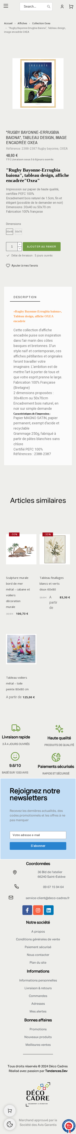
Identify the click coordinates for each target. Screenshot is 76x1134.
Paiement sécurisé (38, 947)
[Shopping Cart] (10, 1111)
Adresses (38, 1003)
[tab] (25, 297)
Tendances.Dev (56, 1071)
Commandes (38, 996)
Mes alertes (38, 1011)
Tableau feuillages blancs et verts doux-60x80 (52, 583)
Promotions (38, 1029)
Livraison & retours (38, 988)
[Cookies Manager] (10, 1124)
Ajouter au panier (41, 246)
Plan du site (38, 962)
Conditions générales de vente (38, 939)
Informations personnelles (38, 980)
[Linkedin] (49, 910)
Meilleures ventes (38, 1045)
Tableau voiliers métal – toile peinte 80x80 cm (17, 683)
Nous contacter (38, 955)
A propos (38, 931)
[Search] (48, 6)
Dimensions (13, 224)
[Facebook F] (27, 910)
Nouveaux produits (38, 1037)
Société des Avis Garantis (38, 1125)
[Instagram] (38, 910)
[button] (22, 265)
